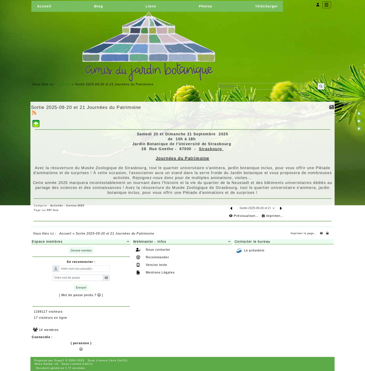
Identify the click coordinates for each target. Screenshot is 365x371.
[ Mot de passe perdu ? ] (81, 295)
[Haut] (359, 113)
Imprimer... (274, 215)
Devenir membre (81, 250)
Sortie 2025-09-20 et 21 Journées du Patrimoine (86, 107)
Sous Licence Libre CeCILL (108, 360)
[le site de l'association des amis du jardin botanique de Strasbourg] (148, 46)
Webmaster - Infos (182, 241)
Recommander (157, 257)
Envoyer (81, 287)
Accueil (65, 84)
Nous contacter (157, 249)
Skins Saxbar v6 (46, 363)
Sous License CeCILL (77, 363)
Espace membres (80, 241)
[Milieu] (359, 121)
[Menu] (326, 5)
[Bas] (359, 128)
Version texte (156, 264)
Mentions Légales (160, 272)
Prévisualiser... (246, 215)
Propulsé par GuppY (49, 360)
